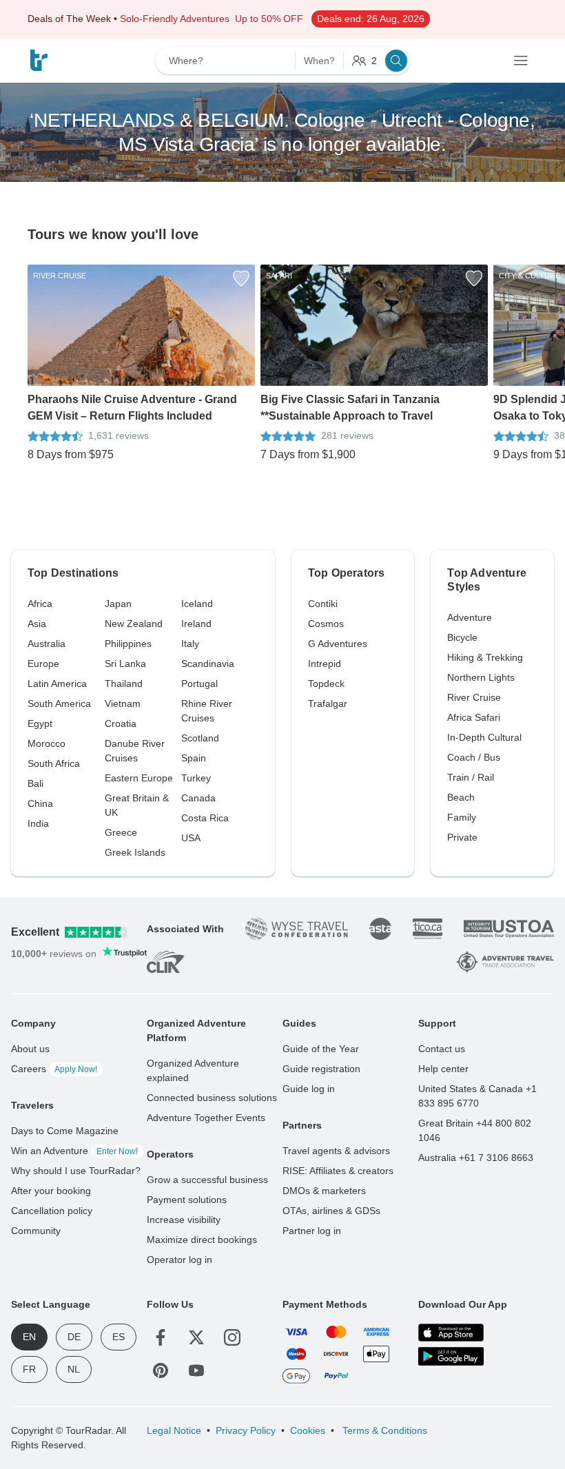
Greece (121, 832)
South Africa (54, 763)
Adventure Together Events (206, 1117)
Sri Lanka (125, 663)
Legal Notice (174, 1430)
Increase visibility (183, 1219)
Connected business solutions (212, 1097)
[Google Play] (451, 1356)
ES (118, 1336)
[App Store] (451, 1333)
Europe (43, 663)
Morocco (46, 743)
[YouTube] (196, 1370)
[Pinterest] (160, 1370)
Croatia (120, 723)
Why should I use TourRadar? (76, 1170)
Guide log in (308, 1088)
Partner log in (311, 1230)
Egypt (40, 723)
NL (74, 1369)
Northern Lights (481, 677)
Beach (461, 797)
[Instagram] (232, 1337)
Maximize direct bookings (202, 1239)
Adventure (469, 617)
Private (462, 837)
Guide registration (321, 1068)
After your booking (51, 1190)
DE (74, 1336)
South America (59, 703)
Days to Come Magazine (65, 1130)
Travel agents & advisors (336, 1150)
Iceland (197, 603)
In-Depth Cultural (484, 737)
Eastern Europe (139, 777)
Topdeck (326, 683)
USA (191, 837)
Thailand (124, 683)
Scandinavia (207, 663)
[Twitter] (196, 1337)
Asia (37, 623)
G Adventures (337, 643)
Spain (193, 757)
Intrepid (324, 663)
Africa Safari (473, 717)
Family (461, 817)
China (40, 803)
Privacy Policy (246, 1430)
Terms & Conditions (383, 1430)
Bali (35, 783)
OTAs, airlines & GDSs (331, 1210)
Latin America (57, 683)
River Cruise (474, 697)
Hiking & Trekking (485, 657)
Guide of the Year (320, 1048)
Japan (118, 603)
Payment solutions (187, 1199)
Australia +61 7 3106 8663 (475, 1157)
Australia (46, 643)
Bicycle (462, 637)
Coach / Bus (473, 757)
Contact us (441, 1048)
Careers (54, 1068)
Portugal (199, 683)
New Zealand (134, 623)
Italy (190, 643)
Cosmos (326, 623)
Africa (40, 603)
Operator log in (179, 1259)
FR (29, 1369)
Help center (443, 1068)
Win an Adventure (74, 1150)
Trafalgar (327, 703)
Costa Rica (205, 817)
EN (29, 1336)
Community (36, 1230)
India (38, 823)
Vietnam (123, 703)
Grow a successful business (207, 1179)
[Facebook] (160, 1337)
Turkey (196, 777)
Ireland (196, 623)
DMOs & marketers (324, 1190)
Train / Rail (470, 777)
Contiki (323, 603)
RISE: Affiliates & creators (337, 1170)
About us (30, 1048)
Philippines (128, 643)
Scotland (200, 737)
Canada (198, 797)
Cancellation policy (51, 1210)
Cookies (307, 1430)
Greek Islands (135, 852)
